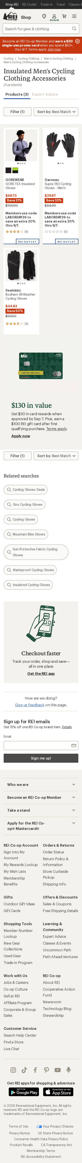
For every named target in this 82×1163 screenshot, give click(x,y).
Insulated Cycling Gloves (31, 585)
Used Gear (12, 956)
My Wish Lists (15, 871)
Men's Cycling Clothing (58, 58)
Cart (64, 16)
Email (7, 736)
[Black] (8, 170)
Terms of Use (18, 1126)
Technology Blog (57, 1008)
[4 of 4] (25, 163)
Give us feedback (29, 705)
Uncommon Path (57, 950)
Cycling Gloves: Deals (29, 489)
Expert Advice (45, 94)
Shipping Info (54, 884)
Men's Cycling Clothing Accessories (26, 62)
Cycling (8, 58)
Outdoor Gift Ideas (19, 904)
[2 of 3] (60, 163)
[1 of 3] (58, 163)
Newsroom (52, 1002)
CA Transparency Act (56, 1145)
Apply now (20, 436)
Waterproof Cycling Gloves (33, 570)
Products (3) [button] (16, 94)
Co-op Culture (16, 989)
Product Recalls (21, 1145)
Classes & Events (57, 943)
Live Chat (11, 1049)
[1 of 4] (18, 163)
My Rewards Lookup (21, 864)
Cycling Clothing (28, 58)
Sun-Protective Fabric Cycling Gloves (35, 552)
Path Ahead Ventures (60, 956)
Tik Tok (24, 1070)
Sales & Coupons (57, 904)
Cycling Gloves (24, 519)
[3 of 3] (63, 163)
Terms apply (56, 428)
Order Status (53, 852)
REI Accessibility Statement (41, 1156)
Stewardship (53, 1015)
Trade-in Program (18, 962)
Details (67, 727)
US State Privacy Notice (55, 1133)
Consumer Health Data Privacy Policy (41, 1139)
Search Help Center (20, 1035)
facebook (35, 1070)
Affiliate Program (18, 1003)
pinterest (46, 1070)
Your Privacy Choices (57, 1126)
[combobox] (41, 28)
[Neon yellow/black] (15, 170)
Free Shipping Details (60, 910)
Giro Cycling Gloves (28, 504)
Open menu (74, 16)
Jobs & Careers (16, 982)
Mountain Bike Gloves (29, 534)
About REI (51, 982)
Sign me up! (41, 758)
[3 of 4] (22, 163)
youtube (58, 1070)
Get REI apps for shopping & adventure (41, 1083)
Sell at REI (12, 996)
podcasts (68, 1070)
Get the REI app (41, 673)
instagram (13, 1070)
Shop (26, 17)
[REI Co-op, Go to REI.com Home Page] (10, 16)
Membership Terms (41, 1150)
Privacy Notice (19, 1133)
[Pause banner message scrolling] (77, 41)
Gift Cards (12, 910)
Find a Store (13, 1042)
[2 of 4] (20, 163)
